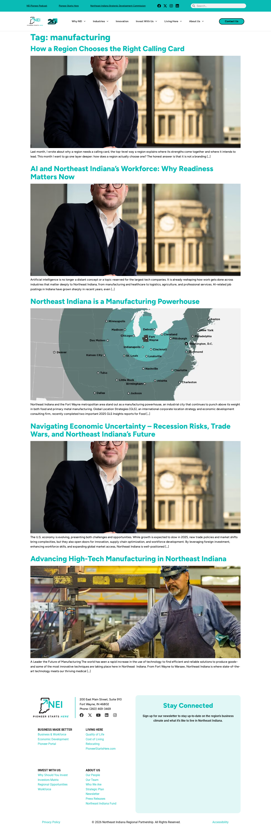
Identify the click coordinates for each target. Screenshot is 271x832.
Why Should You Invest (53, 775)
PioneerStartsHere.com (101, 748)
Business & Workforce (52, 734)
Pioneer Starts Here (69, 5)
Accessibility (220, 822)
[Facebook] (159, 6)
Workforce (44, 789)
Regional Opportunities (52, 784)
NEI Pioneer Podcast (37, 5)
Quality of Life (95, 734)
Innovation (122, 21)
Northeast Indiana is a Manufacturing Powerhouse (114, 301)
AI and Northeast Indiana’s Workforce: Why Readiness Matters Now (121, 172)
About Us (194, 21)
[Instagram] (171, 6)
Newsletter (92, 794)
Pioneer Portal (47, 744)
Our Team (92, 780)
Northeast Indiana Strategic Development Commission (118, 5)
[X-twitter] (165, 6)
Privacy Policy (51, 822)
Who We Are (93, 784)
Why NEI (77, 21)
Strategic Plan (95, 789)
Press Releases (95, 798)
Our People (93, 775)
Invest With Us (145, 21)
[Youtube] (98, 715)
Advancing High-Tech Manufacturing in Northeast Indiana (128, 558)
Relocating (93, 744)
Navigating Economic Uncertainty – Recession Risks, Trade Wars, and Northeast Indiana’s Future (130, 430)
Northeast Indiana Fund (101, 803)
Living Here (171, 21)
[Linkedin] (177, 6)
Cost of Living (95, 739)
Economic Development (53, 739)
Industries (99, 21)
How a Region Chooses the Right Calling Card (107, 48)
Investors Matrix (48, 780)
